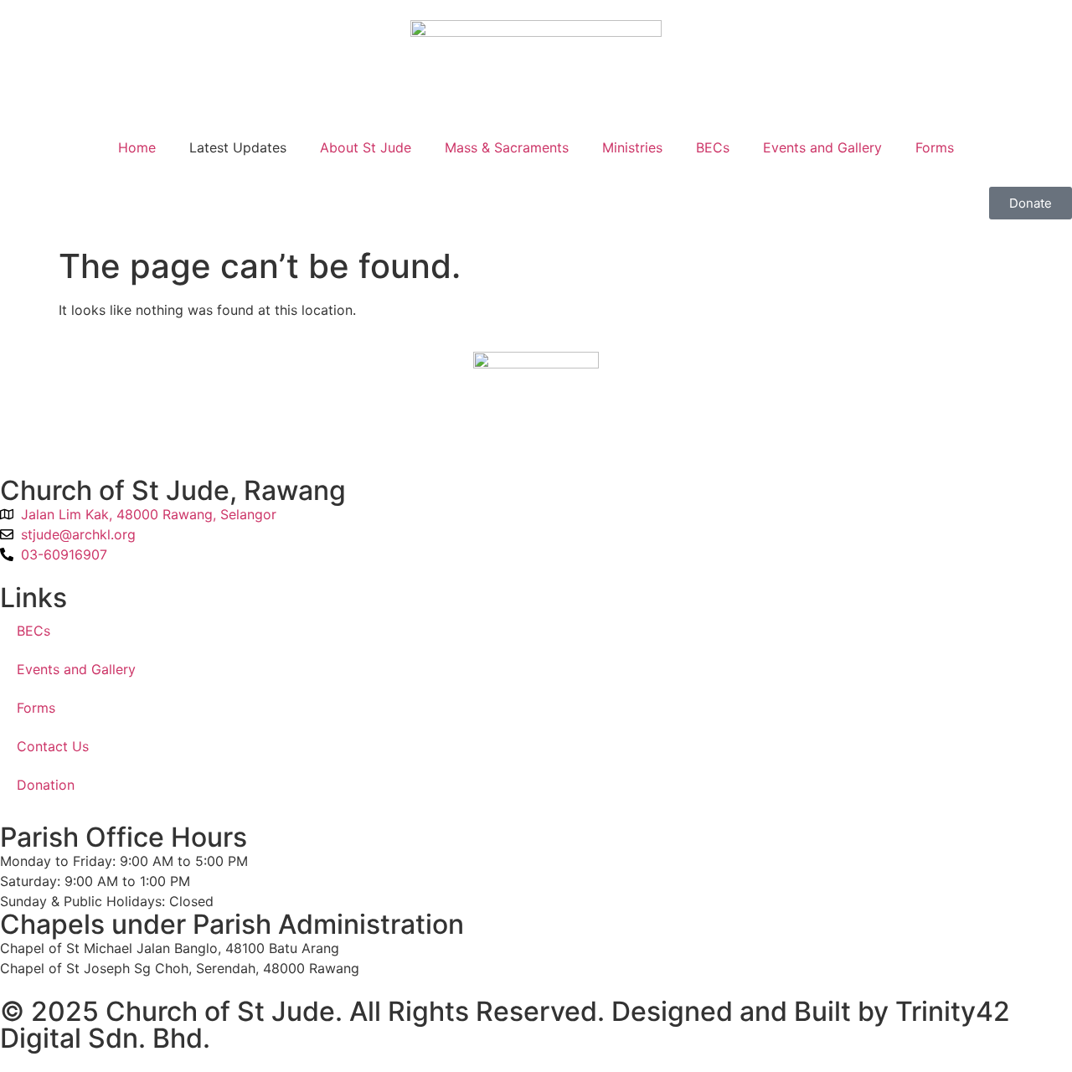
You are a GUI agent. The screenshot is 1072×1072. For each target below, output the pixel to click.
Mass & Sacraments (507, 147)
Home (137, 147)
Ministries (632, 147)
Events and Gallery (822, 147)
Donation (46, 784)
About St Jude (365, 147)
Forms (934, 147)
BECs (712, 147)
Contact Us (53, 746)
